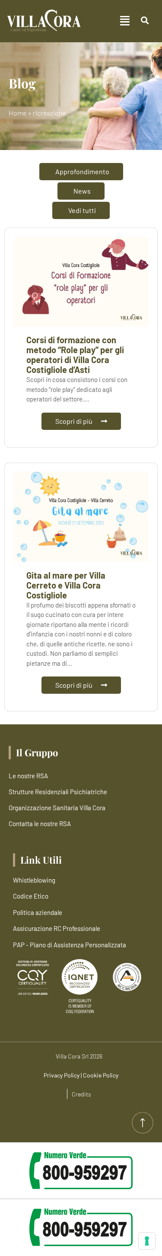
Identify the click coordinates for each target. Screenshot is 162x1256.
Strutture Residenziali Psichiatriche (58, 792)
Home (17, 113)
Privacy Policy (61, 1075)
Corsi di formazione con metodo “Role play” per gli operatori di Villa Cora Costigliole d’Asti (75, 355)
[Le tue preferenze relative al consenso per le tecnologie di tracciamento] (147, 1241)
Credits (81, 1094)
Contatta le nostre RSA (40, 823)
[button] (107, 21)
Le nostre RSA (28, 776)
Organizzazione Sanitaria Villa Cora (57, 807)
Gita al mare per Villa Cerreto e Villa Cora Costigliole (65, 585)
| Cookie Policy (99, 1075)
